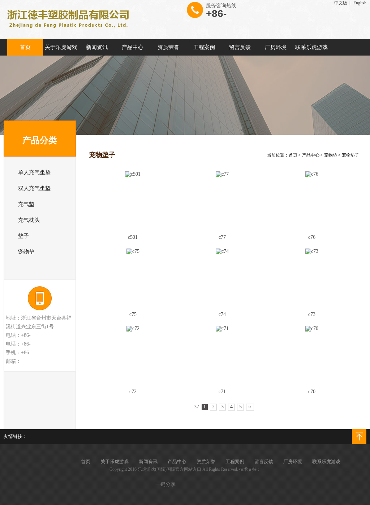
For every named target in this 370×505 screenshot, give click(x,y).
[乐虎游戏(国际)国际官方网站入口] (67, 30)
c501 (133, 237)
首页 (293, 155)
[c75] (133, 278)
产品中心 (310, 155)
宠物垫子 (350, 155)
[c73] (311, 278)
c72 (133, 391)
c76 (311, 237)
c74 (222, 314)
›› (250, 406)
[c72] (133, 355)
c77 (222, 237)
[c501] (133, 200)
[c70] (311, 355)
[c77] (222, 200)
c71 (222, 391)
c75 (133, 314)
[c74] (222, 278)
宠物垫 (330, 155)
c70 (311, 391)
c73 (311, 314)
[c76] (311, 200)
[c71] (222, 355)
